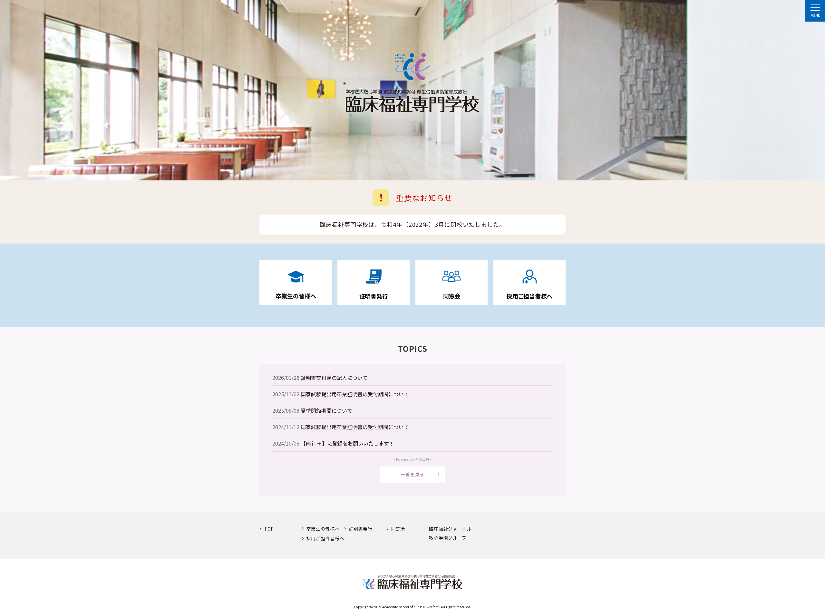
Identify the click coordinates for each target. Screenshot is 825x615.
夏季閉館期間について (326, 410)
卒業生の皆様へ (323, 529)
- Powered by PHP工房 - (412, 459)
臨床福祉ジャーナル (450, 529)
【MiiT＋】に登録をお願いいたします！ (347, 443)
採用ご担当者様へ (325, 538)
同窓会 (398, 529)
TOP (269, 529)
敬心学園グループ (448, 538)
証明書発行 (361, 529)
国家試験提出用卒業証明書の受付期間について (355, 394)
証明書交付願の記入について (334, 377)
